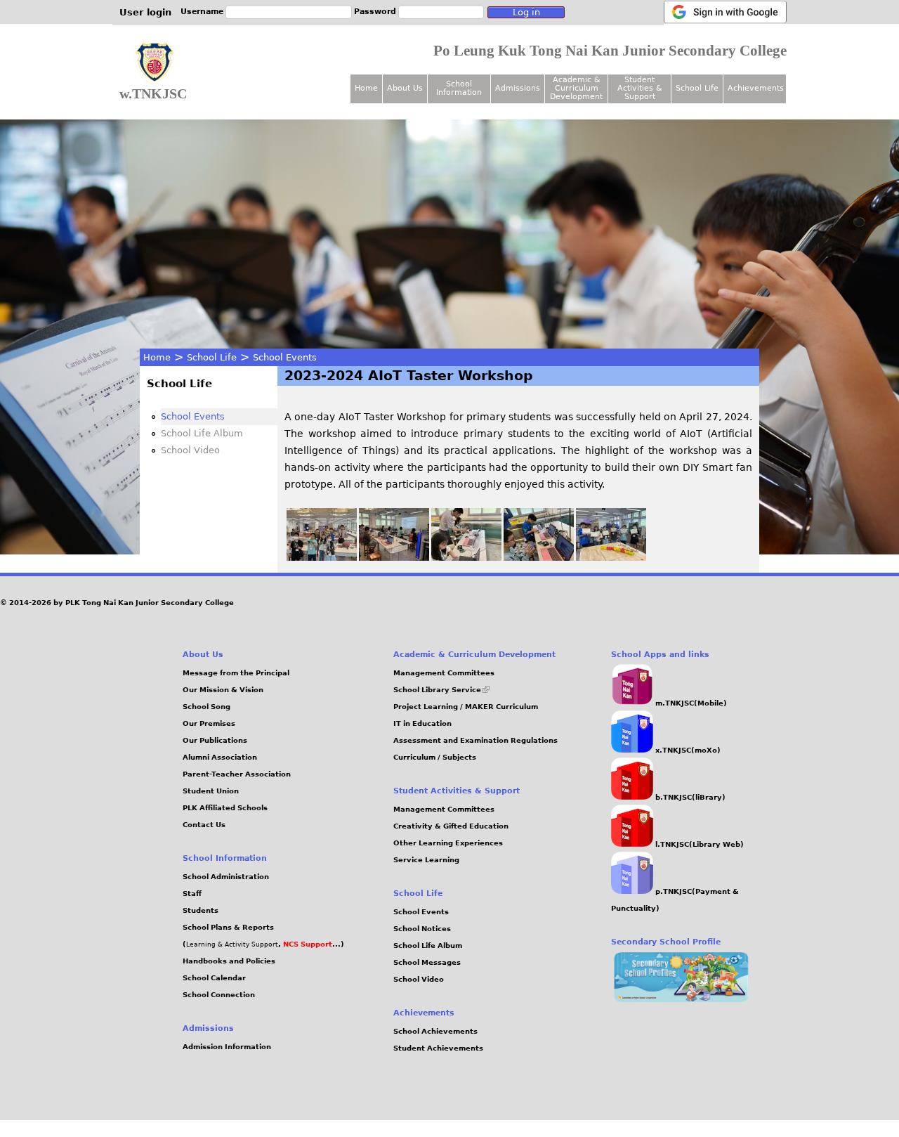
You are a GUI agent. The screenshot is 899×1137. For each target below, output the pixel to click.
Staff (192, 893)
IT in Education (422, 723)
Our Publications (215, 740)
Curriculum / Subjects (434, 757)
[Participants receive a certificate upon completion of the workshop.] (611, 557)
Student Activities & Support (639, 88)
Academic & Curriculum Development (576, 88)
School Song (206, 706)
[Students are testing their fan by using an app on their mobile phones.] (539, 557)
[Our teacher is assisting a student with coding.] (466, 557)
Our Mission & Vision (223, 690)
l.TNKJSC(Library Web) (698, 844)
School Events (285, 357)
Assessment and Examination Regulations (475, 740)
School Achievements (435, 1031)
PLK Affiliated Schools (225, 808)
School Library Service (441, 690)
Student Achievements (438, 1048)
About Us (405, 88)
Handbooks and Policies (229, 961)
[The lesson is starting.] (394, 557)
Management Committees (443, 673)
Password (375, 11)
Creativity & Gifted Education (450, 826)
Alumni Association (220, 757)
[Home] (154, 62)
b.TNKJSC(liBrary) (689, 797)
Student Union (211, 791)
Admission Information (227, 1047)
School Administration (226, 877)
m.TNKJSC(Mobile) (690, 703)
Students (200, 910)
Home (157, 357)
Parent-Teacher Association (237, 774)
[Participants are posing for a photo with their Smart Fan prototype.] (322, 557)
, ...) (311, 944)
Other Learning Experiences (448, 843)
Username (202, 11)
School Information (459, 88)
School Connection (219, 995)
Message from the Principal (236, 673)
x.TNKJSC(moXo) (687, 750)
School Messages (427, 962)
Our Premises (209, 723)
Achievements (756, 88)
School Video (190, 450)
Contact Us (204, 825)
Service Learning (426, 860)
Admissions (517, 88)
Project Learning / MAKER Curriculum (465, 706)
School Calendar (214, 978)
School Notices (422, 929)
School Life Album (202, 433)
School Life (212, 357)
